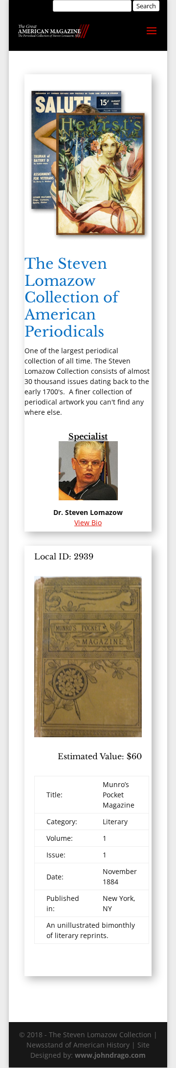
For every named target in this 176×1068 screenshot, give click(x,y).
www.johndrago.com (110, 1055)
